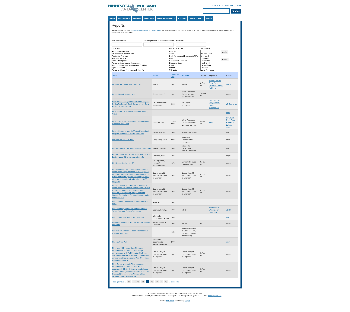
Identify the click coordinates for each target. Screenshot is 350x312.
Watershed (205, 48)
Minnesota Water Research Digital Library (145, 30)
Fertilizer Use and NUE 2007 (123, 139)
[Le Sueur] (210, 68)
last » (178, 282)
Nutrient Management (214, 106)
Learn (209, 18)
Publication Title (119, 41)
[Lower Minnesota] (210, 70)
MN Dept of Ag (231, 104)
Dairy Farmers (214, 102)
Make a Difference (166, 18)
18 (161, 282)
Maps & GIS (149, 18)
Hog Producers (214, 100)
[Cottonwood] (210, 61)
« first (114, 282)
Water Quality (196, 18)
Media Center (217, 5)
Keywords (116, 48)
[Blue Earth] (210, 56)
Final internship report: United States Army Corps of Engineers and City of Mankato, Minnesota (131, 155)
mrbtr (228, 112)
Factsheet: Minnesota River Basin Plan (126, 84)
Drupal (187, 300)
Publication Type (176, 48)
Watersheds (124, 18)
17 (157, 282)
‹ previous (120, 282)
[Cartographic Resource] (184, 61)
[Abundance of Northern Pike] (139, 54)
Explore (182, 18)
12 (134, 282)
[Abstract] (184, 51)
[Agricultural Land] (139, 68)
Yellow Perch (214, 207)
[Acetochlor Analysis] (139, 56)
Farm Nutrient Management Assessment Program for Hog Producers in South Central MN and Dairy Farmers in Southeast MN (130, 104)
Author (155, 75)
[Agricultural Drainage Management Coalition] (139, 65)
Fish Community (214, 211)
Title (114, 75)
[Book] (184, 58)
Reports (137, 18)
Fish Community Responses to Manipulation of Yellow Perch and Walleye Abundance (129, 209)
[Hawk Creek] (210, 63)
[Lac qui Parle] (210, 65)
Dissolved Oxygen (216, 85)
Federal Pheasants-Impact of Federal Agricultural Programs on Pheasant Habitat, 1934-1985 (130, 132)
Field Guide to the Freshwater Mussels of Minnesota (131, 148)
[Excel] (184, 65)
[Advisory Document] (139, 58)
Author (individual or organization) (158, 41)
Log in (238, 5)
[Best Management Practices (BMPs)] (184, 56)
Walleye (212, 210)
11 (129, 282)
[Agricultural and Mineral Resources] (139, 63)
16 (152, 282)
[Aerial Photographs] (139, 61)
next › (173, 282)
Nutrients (212, 88)
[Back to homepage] (132, 12)
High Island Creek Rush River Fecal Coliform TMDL (230, 122)
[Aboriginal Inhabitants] (139, 51)
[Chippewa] (210, 58)
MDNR (228, 210)
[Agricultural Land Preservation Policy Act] (139, 70)
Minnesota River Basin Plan (215, 81)
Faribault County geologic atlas (123, 94)
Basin (112, 18)
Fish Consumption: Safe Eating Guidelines (128, 217)
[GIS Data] (184, 70)
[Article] (184, 54)
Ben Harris (170, 300)
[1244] (210, 51)
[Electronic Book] (184, 63)
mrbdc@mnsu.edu (214, 295)
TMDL (211, 122)
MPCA (228, 84)
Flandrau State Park (119, 242)
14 (143, 282)
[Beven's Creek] (210, 54)
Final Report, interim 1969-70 (123, 163)
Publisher (185, 75)
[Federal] (184, 68)
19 (166, 282)
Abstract (180, 41)
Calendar (229, 5)
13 (138, 282)
